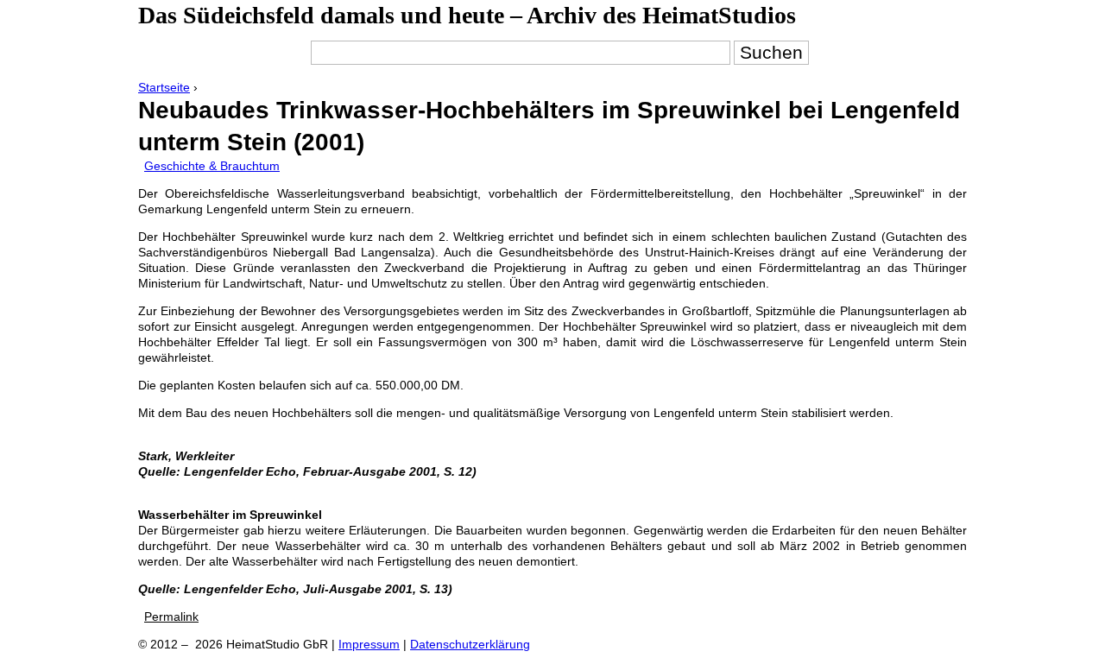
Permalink (171, 616)
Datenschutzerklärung (470, 644)
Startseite (164, 87)
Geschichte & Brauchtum (212, 166)
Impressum (369, 644)
